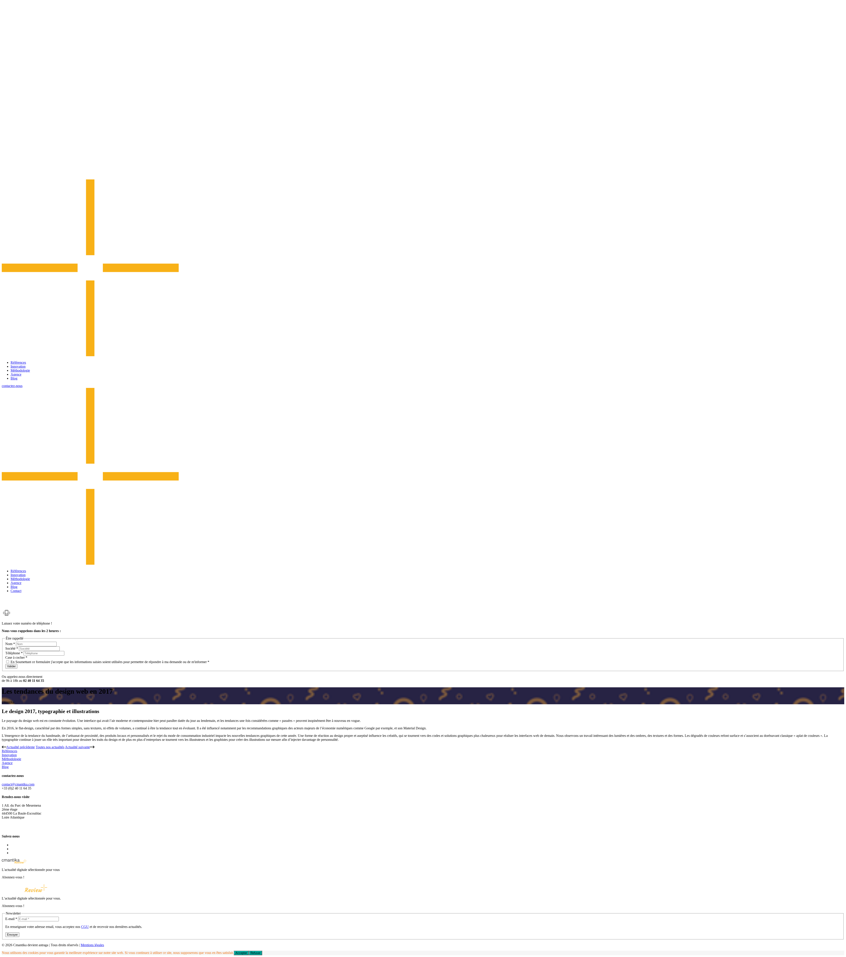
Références (18, 362)
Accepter (241, 953)
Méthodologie (20, 370)
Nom (10, 644)
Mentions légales (92, 945)
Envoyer (12, 934)
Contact (16, 591)
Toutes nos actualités (50, 747)
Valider (11, 666)
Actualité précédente (20, 747)
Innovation (18, 366)
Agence (16, 374)
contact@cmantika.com (18, 784)
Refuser (255, 953)
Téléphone (14, 653)
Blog (14, 378)
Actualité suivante (77, 747)
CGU (85, 927)
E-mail (11, 919)
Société (11, 648)
